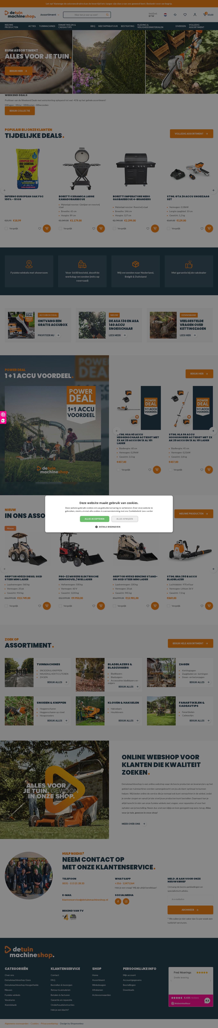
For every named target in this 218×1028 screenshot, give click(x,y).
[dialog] (109, 514)
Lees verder (147, 511)
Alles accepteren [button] (94, 519)
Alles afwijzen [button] (125, 519)
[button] (109, 526)
